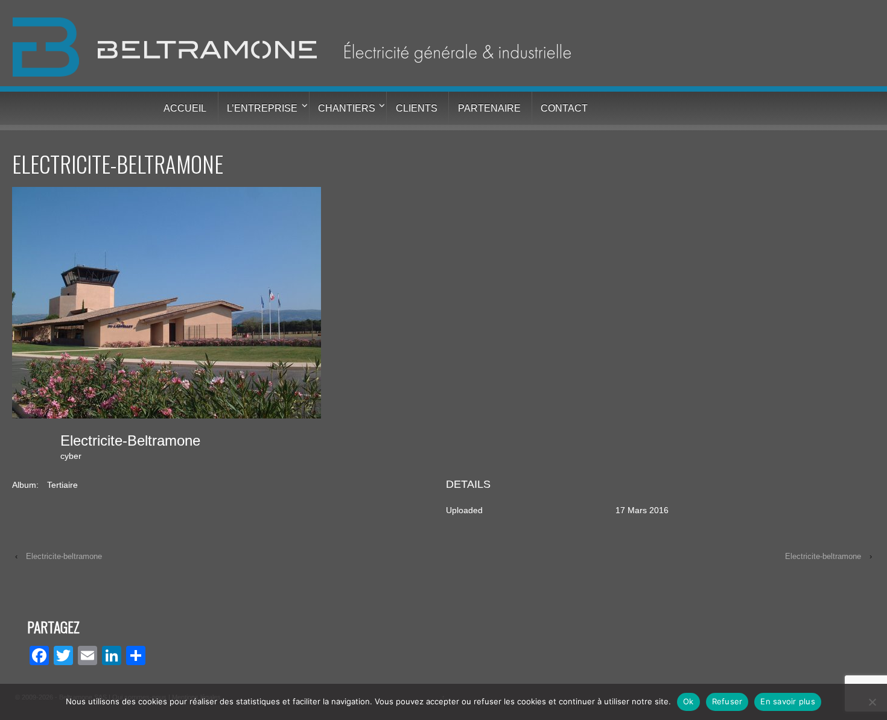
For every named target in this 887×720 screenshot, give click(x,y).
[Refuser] (872, 702)
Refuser (727, 701)
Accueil (185, 108)
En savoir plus (787, 701)
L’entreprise (262, 108)
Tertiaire (62, 485)
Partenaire (489, 108)
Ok (688, 701)
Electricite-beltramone (64, 556)
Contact (564, 108)
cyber (70, 456)
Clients (416, 108)
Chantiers (346, 108)
